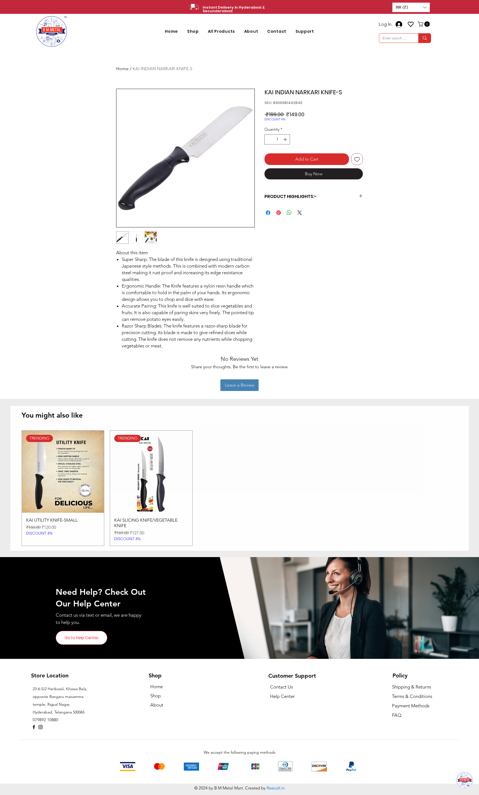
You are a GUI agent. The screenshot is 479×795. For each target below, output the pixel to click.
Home (122, 68)
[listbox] (411, 7)
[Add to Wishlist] (357, 159)
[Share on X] (299, 212)
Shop (155, 696)
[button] (411, 7)
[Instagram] (40, 727)
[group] (239, 488)
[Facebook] (34, 727)
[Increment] (285, 139)
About (156, 705)
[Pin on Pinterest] (278, 212)
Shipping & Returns (411, 687)
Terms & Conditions (412, 696)
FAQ (396, 715)
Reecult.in (276, 788)
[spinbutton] (277, 139)
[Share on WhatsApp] (289, 212)
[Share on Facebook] (268, 212)
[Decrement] (268, 139)
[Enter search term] (424, 38)
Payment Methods (411, 705)
